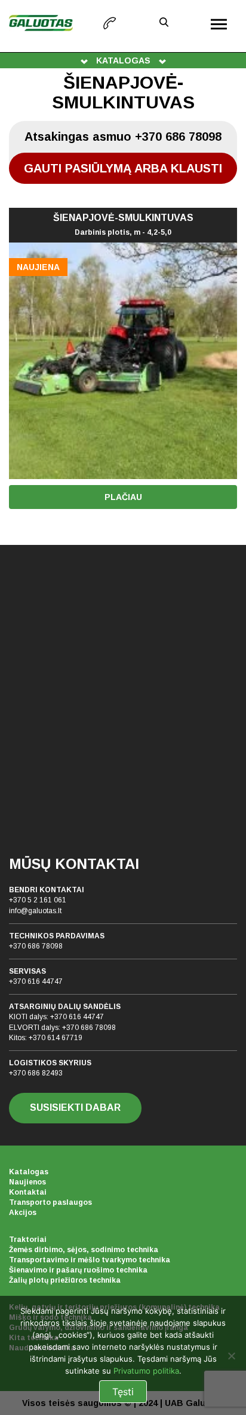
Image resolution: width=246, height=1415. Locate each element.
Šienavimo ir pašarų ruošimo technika (78, 1270)
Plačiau (123, 497)
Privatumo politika (146, 1370)
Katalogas (28, 1172)
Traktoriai (28, 1239)
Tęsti (123, 1392)
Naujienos (27, 1182)
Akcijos (22, 1212)
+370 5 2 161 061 (37, 900)
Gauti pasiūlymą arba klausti (123, 168)
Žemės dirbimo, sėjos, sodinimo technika (83, 1250)
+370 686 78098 (36, 946)
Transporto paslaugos (50, 1202)
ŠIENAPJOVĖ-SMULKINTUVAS (123, 225)
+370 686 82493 (36, 1073)
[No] (231, 1356)
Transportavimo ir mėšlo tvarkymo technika (89, 1260)
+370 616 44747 (36, 981)
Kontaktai (28, 1192)
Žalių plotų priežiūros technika (65, 1280)
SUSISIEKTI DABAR (75, 1107)
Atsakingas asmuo (123, 136)
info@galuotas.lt (35, 911)
